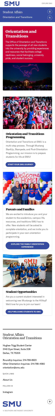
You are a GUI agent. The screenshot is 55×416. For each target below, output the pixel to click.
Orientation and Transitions (17, 17)
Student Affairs (13, 12)
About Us (7, 379)
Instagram (8, 392)
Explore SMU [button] (47, 3)
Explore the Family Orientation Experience (27, 245)
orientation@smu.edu (13, 367)
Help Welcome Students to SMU (24, 312)
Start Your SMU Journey (20, 164)
